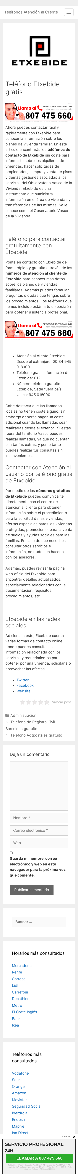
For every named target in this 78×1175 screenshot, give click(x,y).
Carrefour (20, 992)
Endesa (18, 1119)
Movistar (19, 1100)
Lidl (15, 985)
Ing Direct (20, 1133)
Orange (18, 1086)
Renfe (17, 972)
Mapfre (18, 1126)
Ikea (15, 1025)
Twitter (22, 680)
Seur (16, 1080)
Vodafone (20, 1073)
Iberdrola (20, 1113)
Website (23, 691)
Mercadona (22, 965)
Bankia (18, 1019)
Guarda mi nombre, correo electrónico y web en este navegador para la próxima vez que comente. (38, 866)
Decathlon (20, 999)
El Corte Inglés (24, 1012)
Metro (17, 1005)
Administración (23, 715)
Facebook (25, 685)
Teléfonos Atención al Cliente (31, 12)
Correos (19, 979)
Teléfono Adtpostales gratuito (36, 735)
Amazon (19, 1093)
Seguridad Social (26, 1106)
